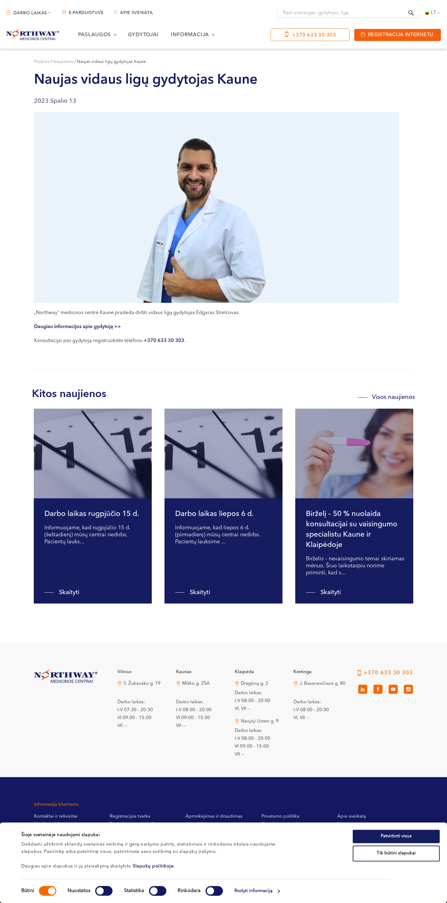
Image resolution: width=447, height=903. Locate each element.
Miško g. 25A (196, 683)
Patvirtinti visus (396, 836)
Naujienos (63, 62)
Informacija (190, 34)
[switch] (104, 891)
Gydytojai (143, 34)
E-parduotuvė (86, 13)
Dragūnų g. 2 (254, 683)
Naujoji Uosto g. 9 (260, 721)
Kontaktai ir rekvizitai (56, 816)
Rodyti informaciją (253, 891)
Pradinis (41, 62)
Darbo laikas (30, 13)
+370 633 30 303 (314, 35)
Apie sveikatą (136, 13)
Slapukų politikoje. (154, 866)
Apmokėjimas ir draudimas (213, 816)
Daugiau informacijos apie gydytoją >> (77, 326)
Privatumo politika (280, 816)
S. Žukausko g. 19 (142, 683)
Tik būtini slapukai (396, 853)
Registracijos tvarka (130, 816)
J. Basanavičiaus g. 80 (322, 683)
